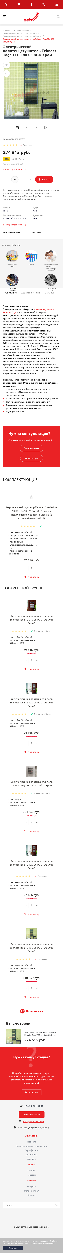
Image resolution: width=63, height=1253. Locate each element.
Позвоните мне (31, 448)
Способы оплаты (11, 232)
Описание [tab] (11, 292)
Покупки (31, 1186)
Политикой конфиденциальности (43, 1243)
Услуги (31, 1164)
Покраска (31, 1175)
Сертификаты (31, 1150)
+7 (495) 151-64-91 (33, 1106)
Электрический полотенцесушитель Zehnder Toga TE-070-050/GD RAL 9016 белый (31, 620)
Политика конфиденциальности (31, 1146)
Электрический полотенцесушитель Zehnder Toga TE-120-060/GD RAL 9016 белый (31, 865)
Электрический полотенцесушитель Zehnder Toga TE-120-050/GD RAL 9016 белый (31, 702)
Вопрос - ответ (31, 1191)
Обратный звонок (32, 1114)
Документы (31, 1154)
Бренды (31, 1195)
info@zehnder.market (33, 1121)
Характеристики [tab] (30, 292)
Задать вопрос (31, 458)
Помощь (31, 1180)
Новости (31, 1142)
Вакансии (31, 1159)
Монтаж (31, 1170)
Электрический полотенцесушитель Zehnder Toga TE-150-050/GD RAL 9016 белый (31, 948)
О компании (31, 1136)
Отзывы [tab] (49, 292)
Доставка (36, 232)
